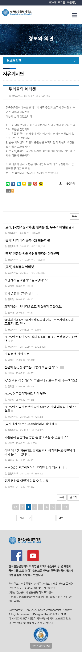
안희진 (11, 299)
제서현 (11, 373)
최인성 (11, 399)
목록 (74, 216)
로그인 (61, 2)
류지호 (11, 460)
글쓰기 (73, 497)
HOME (52, 2)
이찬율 (11, 286)
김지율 (11, 386)
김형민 (11, 360)
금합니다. (48, 622)
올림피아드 (13, 329)
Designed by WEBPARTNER (49, 614)
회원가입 (71, 2)
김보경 (11, 312)
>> (65, 507)
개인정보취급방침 (41, 645)
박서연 (11, 443)
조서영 (11, 486)
